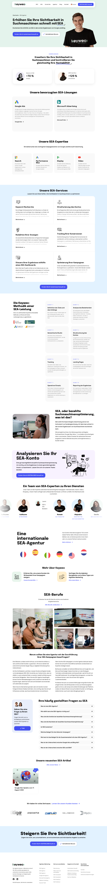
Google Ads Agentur (44, 875)
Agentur (55, 4)
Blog (61, 4)
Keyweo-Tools (42, 882)
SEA (41, 4)
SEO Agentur (42, 868)
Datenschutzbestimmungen (87, 874)
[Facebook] (14, 879)
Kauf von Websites (71, 877)
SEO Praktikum (56, 879)
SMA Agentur (42, 873)
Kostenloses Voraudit (72, 868)
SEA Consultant (57, 877)
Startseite (16, 15)
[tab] (67, 706)
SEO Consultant (57, 874)
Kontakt (66, 4)
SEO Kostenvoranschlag (73, 870)
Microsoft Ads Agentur (44, 878)
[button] (67, 706)
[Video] (85, 163)
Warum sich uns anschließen (57, 871)
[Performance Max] (43, 163)
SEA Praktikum (56, 882)
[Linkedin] (17, 879)
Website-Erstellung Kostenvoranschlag (71, 873)
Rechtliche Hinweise (85, 872)
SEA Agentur (42, 870)
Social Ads (47, 4)
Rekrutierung (56, 868)
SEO (37, 4)
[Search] (22, 164)
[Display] (64, 163)
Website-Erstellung (43, 880)
